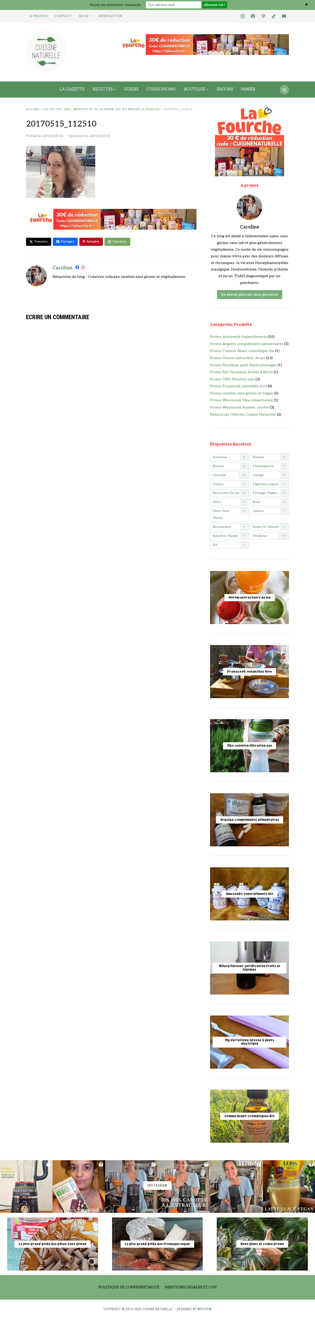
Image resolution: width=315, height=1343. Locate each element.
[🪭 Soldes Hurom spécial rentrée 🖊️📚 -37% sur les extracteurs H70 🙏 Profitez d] (236, 1186)
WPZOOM (204, 1309)
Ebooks (225, 89)
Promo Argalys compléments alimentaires (246, 344)
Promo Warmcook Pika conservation (241, 400)
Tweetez (41, 241)
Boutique (194, 89)
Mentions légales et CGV (191, 1287)
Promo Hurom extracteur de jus (237, 358)
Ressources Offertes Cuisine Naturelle (243, 414)
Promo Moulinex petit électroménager (243, 365)
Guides (131, 89)
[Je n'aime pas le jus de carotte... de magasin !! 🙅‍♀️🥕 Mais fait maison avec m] (131, 1186)
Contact (63, 16)
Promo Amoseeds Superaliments (238, 337)
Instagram (157, 1185)
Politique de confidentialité (128, 1287)
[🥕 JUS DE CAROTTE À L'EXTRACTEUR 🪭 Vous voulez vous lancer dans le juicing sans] (184, 1186)
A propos (39, 16)
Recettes (102, 89)
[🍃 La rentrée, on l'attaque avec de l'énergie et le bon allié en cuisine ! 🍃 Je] (26, 1186)
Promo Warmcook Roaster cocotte (239, 407)
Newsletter (110, 16)
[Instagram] (83, 268)
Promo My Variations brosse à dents (241, 372)
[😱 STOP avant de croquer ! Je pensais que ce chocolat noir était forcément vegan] (79, 1186)
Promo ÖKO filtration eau (232, 379)
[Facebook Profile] (77, 268)
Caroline (62, 268)
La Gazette (72, 89)
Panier (248, 89)
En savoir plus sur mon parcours (249, 294)
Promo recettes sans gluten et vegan (241, 393)
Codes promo (161, 89)
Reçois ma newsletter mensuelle (115, 5)
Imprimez (120, 241)
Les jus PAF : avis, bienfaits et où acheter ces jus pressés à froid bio (101, 109)
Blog (83, 16)
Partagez (67, 241)
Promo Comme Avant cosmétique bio (242, 351)
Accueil (33, 109)
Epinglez (92, 241)
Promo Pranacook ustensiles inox (238, 386)
